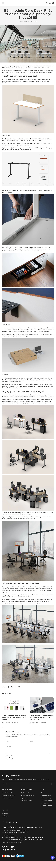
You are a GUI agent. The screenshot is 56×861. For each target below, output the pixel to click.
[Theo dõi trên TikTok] (17, 822)
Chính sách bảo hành (46, 805)
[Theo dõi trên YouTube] (13, 822)
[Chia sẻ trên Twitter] (12, 687)
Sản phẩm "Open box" (27, 800)
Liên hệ (42, 793)
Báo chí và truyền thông (8, 795)
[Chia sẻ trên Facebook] (8, 687)
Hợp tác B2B (24, 798)
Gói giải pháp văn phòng (27, 795)
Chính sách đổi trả (45, 803)
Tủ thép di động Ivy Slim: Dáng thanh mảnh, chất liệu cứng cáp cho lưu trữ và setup (14, 717)
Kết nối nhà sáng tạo (7, 793)
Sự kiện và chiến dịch (7, 798)
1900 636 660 (8, 847)
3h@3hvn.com (8, 850)
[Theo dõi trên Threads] (10, 822)
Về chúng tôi (5, 813)
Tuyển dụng (5, 816)
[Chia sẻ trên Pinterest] (15, 687)
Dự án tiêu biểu (25, 793)
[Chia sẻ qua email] (19, 687)
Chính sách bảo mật (46, 798)
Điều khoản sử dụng (46, 795)
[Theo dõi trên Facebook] (3, 822)
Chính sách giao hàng (46, 800)
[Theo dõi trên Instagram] (7, 822)
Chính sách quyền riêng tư (40, 734)
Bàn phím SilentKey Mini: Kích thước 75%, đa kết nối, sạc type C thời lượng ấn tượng (41, 717)
